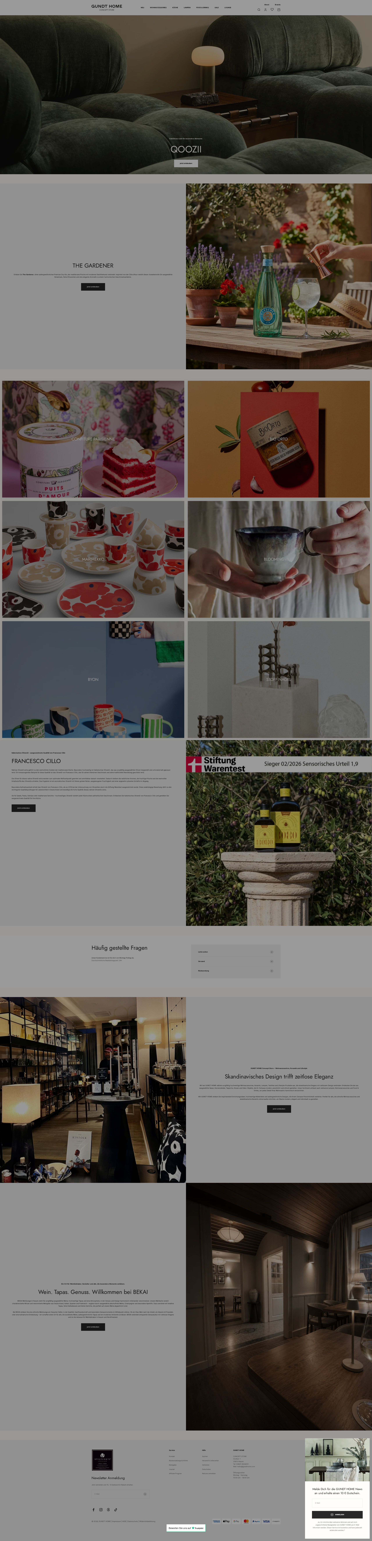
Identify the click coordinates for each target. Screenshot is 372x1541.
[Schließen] (363, 1444)
